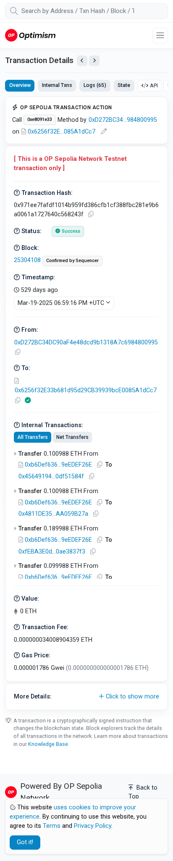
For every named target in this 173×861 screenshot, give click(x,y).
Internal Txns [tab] (57, 85)
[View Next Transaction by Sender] (94, 60)
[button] (86, 697)
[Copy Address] (17, 352)
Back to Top (142, 792)
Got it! (25, 842)
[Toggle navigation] (160, 35)
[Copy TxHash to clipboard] (90, 214)
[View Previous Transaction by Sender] (82, 60)
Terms (51, 826)
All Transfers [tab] (32, 437)
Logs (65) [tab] (95, 85)
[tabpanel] (86, 403)
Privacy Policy (92, 826)
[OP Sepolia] (30, 35)
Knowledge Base (48, 744)
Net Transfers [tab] (72, 437)
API (154, 85)
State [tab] (124, 85)
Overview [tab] (20, 85)
